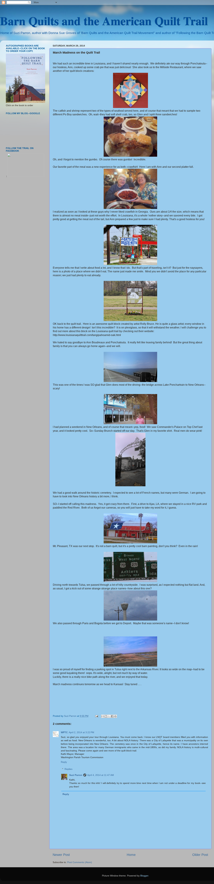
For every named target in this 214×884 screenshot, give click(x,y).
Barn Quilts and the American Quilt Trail (104, 20)
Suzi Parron (75, 775)
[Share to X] (109, 716)
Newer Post (61, 855)
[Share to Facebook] (112, 716)
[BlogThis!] (106, 716)
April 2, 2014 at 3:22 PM (81, 732)
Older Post (200, 855)
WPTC (64, 732)
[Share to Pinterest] (115, 716)
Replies (68, 769)
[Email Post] (96, 716)
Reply (64, 762)
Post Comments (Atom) (79, 862)
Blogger (144, 875)
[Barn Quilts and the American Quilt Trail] (25, 176)
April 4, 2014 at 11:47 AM (100, 775)
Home (131, 855)
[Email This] (102, 716)
